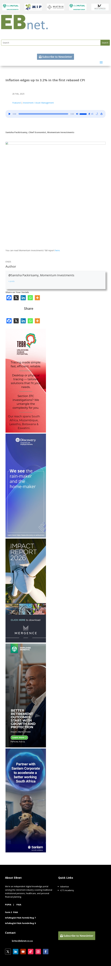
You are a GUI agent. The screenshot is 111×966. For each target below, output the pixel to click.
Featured (16, 102)
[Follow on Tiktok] (30, 951)
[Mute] (77, 113)
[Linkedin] (23, 297)
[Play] (9, 113)
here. (57, 250)
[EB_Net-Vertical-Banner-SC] (25, 851)
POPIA (8, 904)
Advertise (64, 886)
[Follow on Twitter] (8, 951)
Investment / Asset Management (38, 102)
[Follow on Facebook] (45, 951)
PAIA (18, 904)
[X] (16, 297)
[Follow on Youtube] (23, 951)
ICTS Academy (67, 890)
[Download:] (101, 114)
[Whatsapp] (30, 297)
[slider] (83, 113)
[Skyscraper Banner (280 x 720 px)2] (25, 431)
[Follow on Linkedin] (15, 951)
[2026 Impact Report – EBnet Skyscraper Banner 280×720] (25, 641)
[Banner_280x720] (25, 746)
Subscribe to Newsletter (57, 56)
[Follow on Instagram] (38, 951)
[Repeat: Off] (96, 113)
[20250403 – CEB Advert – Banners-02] (25, 536)
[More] (37, 297)
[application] (55, 114)
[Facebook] (9, 297)
